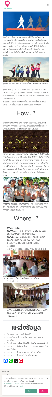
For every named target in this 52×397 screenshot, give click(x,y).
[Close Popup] (47, 378)
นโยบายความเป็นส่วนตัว (11, 384)
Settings (31, 391)
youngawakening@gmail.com (27, 242)
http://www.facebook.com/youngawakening (26, 248)
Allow (43, 391)
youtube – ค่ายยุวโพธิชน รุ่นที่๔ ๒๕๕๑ (22, 355)
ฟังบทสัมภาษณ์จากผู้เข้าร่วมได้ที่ (19, 334)
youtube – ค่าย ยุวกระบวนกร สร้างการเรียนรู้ (24, 352)
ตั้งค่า (21, 386)
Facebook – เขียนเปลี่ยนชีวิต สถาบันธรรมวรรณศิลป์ (27, 343)
